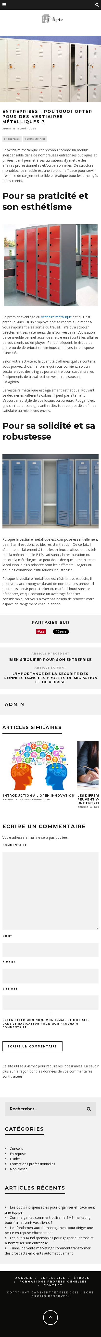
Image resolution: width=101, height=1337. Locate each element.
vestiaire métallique (56, 317)
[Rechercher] (97, 5)
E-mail (9, 962)
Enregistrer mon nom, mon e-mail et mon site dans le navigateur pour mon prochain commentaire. (45, 1023)
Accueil (23, 1278)
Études (15, 1158)
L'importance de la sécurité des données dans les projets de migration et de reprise (51, 678)
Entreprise (12, 138)
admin (6, 128)
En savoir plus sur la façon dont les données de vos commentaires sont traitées (50, 1071)
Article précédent (51, 653)
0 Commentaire (35, 138)
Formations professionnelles (32, 1164)
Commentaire (14, 845)
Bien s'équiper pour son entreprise (50, 659)
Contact (53, 1285)
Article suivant (50, 667)
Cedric (8, 799)
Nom (7, 936)
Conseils (16, 1148)
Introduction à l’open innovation (39, 795)
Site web (10, 988)
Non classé (18, 1169)
